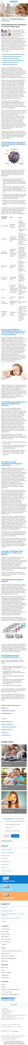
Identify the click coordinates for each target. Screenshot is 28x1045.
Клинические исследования (7, 910)
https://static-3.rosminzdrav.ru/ (9, 726)
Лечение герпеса (5, 953)
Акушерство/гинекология (6, 849)
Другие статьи (4, 961)
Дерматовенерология (6, 861)
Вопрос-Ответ (4, 967)
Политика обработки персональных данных (11, 1024)
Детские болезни (5, 864)
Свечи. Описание (5, 941)
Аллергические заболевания (7, 852)
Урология (3, 873)
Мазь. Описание (5, 936)
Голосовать (15, 836)
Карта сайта (15, 1031)
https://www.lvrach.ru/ (7, 729)
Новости (3, 984)
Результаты (6, 835)
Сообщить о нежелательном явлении (10, 989)
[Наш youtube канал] (8, 1031)
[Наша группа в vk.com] (2, 1031)
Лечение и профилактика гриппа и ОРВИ (10, 918)
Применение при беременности (9, 958)
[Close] (26, 1042)
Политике (22, 1043)
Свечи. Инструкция (6, 939)
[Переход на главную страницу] (14, 1)
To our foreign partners (6, 992)
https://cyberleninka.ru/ (7, 721)
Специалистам (4, 975)
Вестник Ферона (5, 977)
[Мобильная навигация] (26, 1)
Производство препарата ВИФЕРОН (9, 994)
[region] (14, 1042)
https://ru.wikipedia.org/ (7, 724)
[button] (15, 821)
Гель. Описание (5, 931)
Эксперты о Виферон (6, 972)
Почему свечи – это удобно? (8, 956)
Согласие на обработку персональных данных (11, 1026)
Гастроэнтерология (5, 855)
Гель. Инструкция (5, 929)
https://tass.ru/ (5, 732)
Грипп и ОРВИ (4, 858)
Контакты (3, 987)
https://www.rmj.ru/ (6, 735)
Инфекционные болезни (6, 870)
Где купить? (3, 921)
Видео (2, 970)
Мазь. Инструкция (5, 934)
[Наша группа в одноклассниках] (5, 1031)
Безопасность (4, 907)
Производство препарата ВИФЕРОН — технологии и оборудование (12, 914)
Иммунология (4, 867)
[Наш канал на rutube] (11, 1031)
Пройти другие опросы (6, 841)
